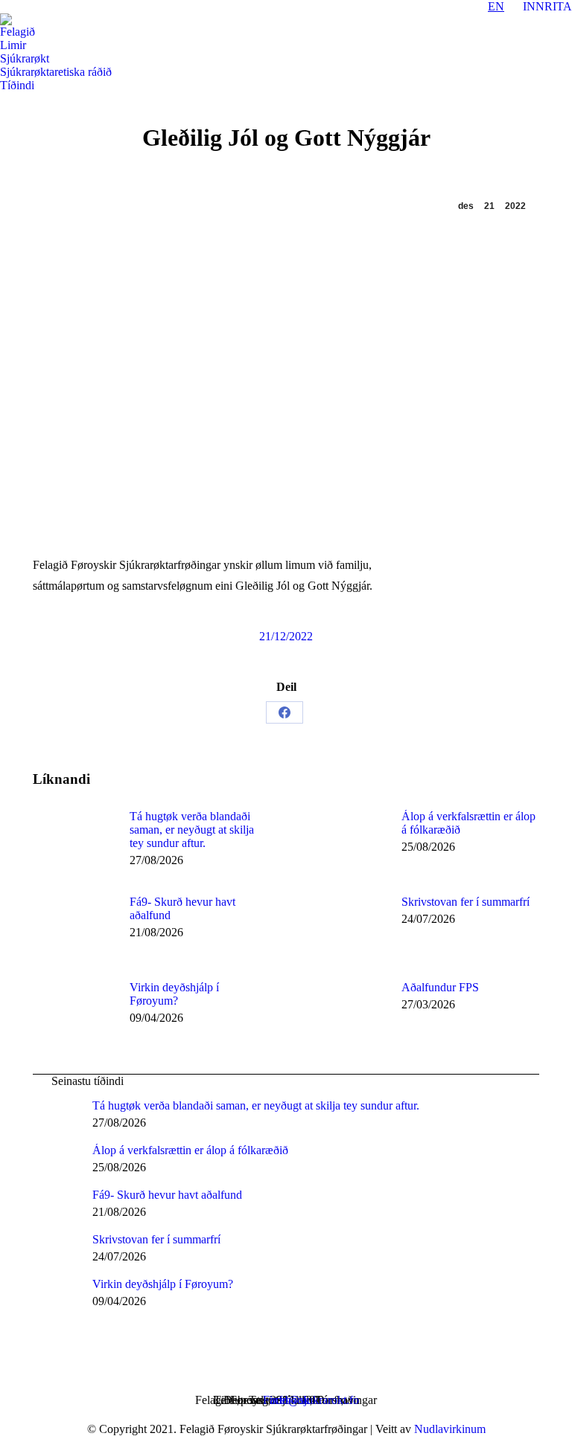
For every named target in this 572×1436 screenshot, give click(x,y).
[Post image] (74, 843)
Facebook (286, 1400)
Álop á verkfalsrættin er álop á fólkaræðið (468, 823)
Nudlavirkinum (450, 1429)
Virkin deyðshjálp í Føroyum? (174, 994)
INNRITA (547, 6)
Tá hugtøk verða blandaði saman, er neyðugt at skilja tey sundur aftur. (192, 829)
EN (496, 6)
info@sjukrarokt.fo (314, 1400)
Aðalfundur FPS (440, 987)
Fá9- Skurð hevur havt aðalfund (182, 908)
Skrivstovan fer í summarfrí (465, 901)
